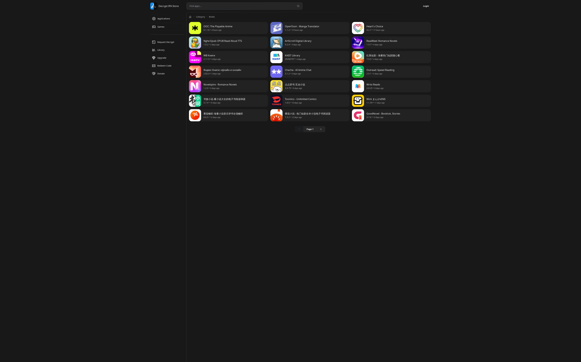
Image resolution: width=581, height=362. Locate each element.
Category (200, 16)
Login (426, 6)
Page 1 (310, 129)
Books (212, 16)
